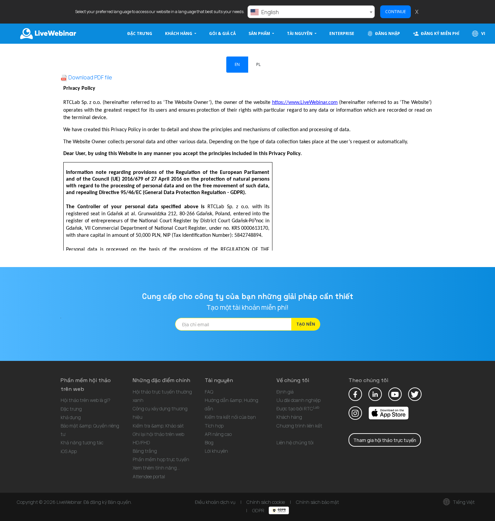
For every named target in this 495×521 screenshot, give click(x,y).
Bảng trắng (145, 451)
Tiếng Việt (463, 502)
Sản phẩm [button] (260, 33)
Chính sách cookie (265, 502)
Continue (395, 11)
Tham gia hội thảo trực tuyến (384, 440)
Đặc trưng (139, 33)
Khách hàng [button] (179, 33)
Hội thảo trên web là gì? (85, 400)
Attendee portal (149, 476)
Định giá (285, 391)
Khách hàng (289, 417)
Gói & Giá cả (222, 33)
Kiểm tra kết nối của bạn (230, 417)
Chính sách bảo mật (317, 502)
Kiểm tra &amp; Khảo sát (158, 425)
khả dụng (71, 417)
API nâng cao (218, 434)
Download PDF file (89, 77)
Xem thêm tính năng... (156, 467)
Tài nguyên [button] (300, 33)
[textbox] (311, 12)
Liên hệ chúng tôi (295, 442)
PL (258, 64)
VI (482, 33)
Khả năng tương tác (82, 442)
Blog (209, 442)
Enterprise (341, 33)
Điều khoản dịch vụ (215, 502)
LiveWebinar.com (47, 33)
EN (237, 64)
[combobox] (311, 11)
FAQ (209, 391)
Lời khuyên (216, 451)
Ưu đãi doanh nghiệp (298, 400)
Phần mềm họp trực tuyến (161, 459)
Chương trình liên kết (299, 425)
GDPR (258, 510)
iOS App (69, 451)
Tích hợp (214, 425)
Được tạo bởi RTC (297, 408)
